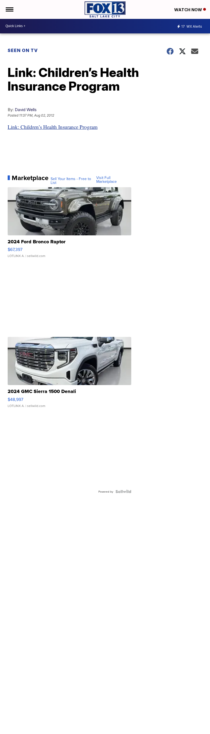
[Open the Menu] (9, 9)
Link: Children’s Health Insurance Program (53, 126)
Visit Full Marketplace (106, 179)
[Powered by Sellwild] (123, 491)
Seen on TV (23, 50)
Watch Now (188, 9)
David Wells (26, 109)
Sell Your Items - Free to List (71, 180)
